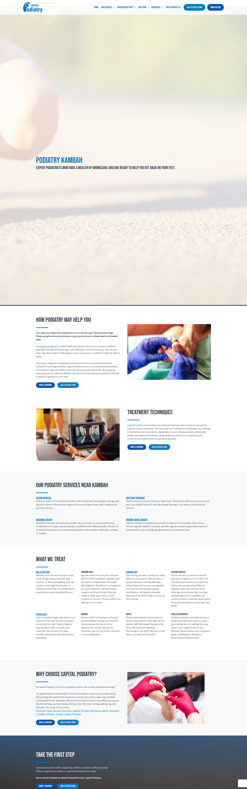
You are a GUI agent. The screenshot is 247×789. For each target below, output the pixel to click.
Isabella (76, 710)
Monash (57, 710)
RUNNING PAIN (131, 572)
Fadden (42, 714)
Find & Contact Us (173, 7)
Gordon (59, 714)
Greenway (41, 710)
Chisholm (76, 714)
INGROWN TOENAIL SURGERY (137, 519)
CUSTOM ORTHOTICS (43, 497)
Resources (156, 7)
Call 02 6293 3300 (194, 7)
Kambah (51, 714)
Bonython (67, 710)
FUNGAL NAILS (41, 614)
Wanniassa (95, 710)
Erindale (85, 710)
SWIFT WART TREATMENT (135, 497)
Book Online (215, 7)
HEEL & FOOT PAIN (42, 572)
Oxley (49, 710)
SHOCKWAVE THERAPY (44, 519)
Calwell (67, 714)
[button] (113, 7)
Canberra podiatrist (47, 346)
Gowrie (105, 710)
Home (96, 7)
